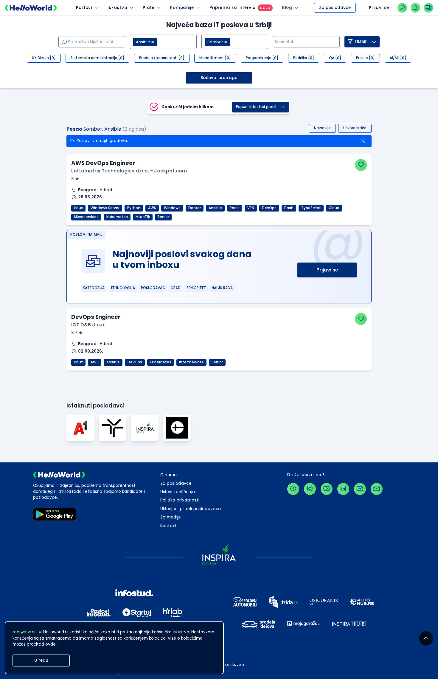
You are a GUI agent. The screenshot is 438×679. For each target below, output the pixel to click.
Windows (172, 208)
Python (133, 208)
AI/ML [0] (398, 57)
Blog (287, 7)
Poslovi (84, 7)
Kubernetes (117, 216)
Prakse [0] (365, 57)
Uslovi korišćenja (177, 492)
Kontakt (168, 526)
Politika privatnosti (180, 500)
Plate (148, 7)
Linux (78, 208)
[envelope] (377, 489)
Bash (288, 208)
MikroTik (143, 216)
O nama (168, 475)
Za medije (170, 517)
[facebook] (293, 489)
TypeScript (311, 208)
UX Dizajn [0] (44, 57)
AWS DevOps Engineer (103, 163)
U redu (41, 660)
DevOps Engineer (95, 317)
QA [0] (335, 57)
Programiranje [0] (262, 57)
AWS (152, 208)
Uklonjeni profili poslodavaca (190, 509)
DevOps (269, 208)
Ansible (215, 208)
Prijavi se (327, 269)
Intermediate (191, 362)
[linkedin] (343, 489)
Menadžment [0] (215, 57)
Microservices (86, 216)
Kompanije (182, 7)
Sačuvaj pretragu (219, 78)
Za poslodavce (335, 7)
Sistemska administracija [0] (97, 57)
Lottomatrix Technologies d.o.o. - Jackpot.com (129, 170)
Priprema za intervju (232, 7)
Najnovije (322, 128)
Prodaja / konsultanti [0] (161, 57)
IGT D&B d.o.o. (88, 324)
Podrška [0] (303, 57)
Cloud (334, 208)
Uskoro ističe (354, 128)
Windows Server (105, 208)
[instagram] (310, 489)
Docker (194, 208)
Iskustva (117, 7)
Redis (235, 208)
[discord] (360, 489)
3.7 (75, 333)
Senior (163, 216)
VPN (250, 208)
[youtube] (327, 489)
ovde (50, 644)
